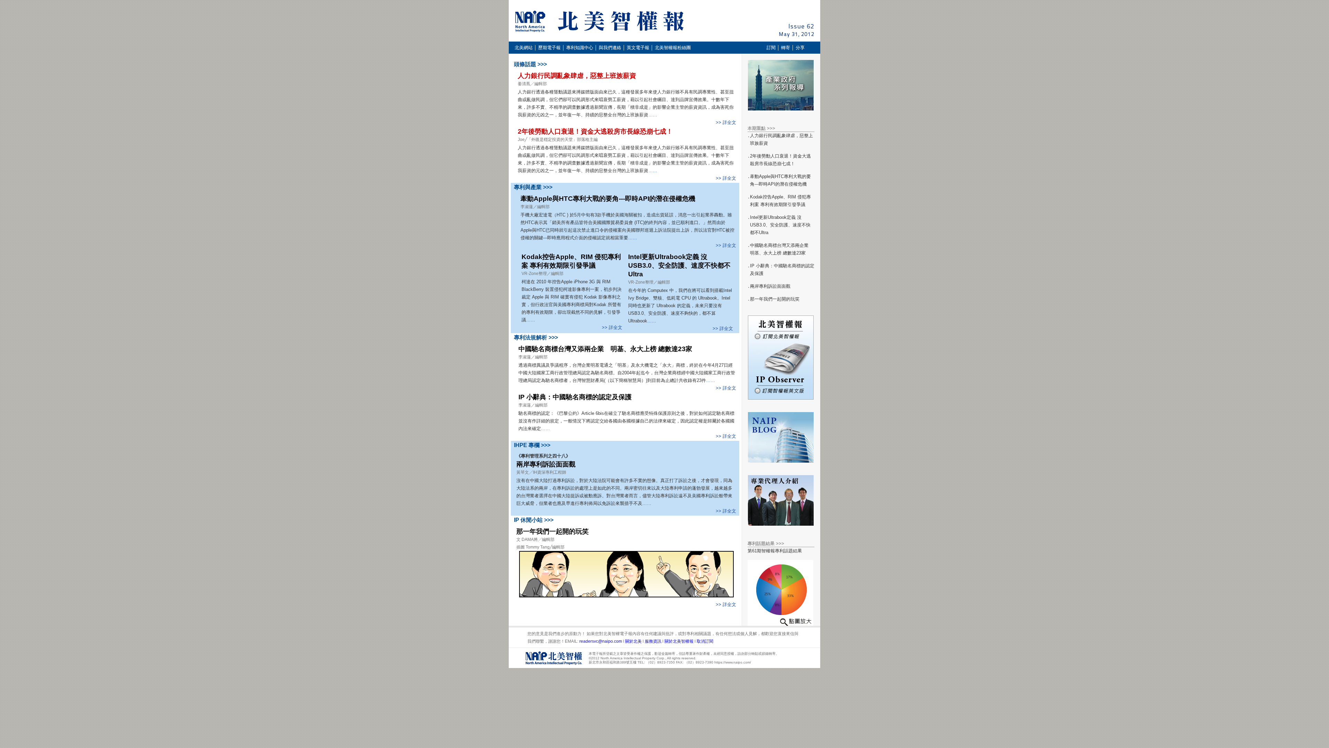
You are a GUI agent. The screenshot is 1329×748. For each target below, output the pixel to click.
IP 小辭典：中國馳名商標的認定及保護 (575, 397)
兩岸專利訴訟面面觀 (546, 464)
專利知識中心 (579, 47)
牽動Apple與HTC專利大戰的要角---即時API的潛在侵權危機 (608, 198)
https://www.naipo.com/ (732, 662)
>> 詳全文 (726, 122)
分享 (800, 47)
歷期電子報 (549, 47)
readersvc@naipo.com (601, 641)
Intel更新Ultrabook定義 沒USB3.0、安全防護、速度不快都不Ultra (679, 265)
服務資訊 (653, 641)
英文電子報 (638, 47)
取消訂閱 (705, 641)
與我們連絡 (610, 47)
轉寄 (785, 47)
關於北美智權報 (679, 641)
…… (652, 114)
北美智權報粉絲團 (673, 47)
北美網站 (524, 47)
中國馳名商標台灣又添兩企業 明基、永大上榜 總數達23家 (605, 349)
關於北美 (633, 641)
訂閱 (771, 47)
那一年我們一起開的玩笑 (552, 531)
